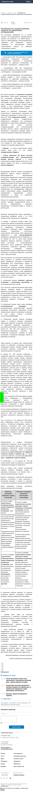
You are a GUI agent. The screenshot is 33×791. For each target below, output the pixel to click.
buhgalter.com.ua (4, 786)
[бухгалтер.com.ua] (16, 5)
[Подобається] (1, 663)
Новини (3, 753)
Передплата (17, 761)
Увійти (2, 790)
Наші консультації (19, 766)
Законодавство (18, 753)
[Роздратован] (1, 669)
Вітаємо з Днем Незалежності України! (16, 694)
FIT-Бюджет (4, 761)
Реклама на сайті (18, 758)
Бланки (3, 763)
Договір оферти (5, 747)
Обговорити (5, 672)
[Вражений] (1, 666)
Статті (2, 756)
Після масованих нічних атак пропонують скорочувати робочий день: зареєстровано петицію (18, 680)
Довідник (3, 766)
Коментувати (16, 727)
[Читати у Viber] (8, 778)
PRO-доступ (17, 763)
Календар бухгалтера (20, 756)
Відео (2, 758)
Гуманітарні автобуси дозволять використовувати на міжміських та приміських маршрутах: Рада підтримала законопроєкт (18, 688)
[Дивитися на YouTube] (11, 778)
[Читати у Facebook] (2, 778)
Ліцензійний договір (7, 749)
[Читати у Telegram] (4, 778)
